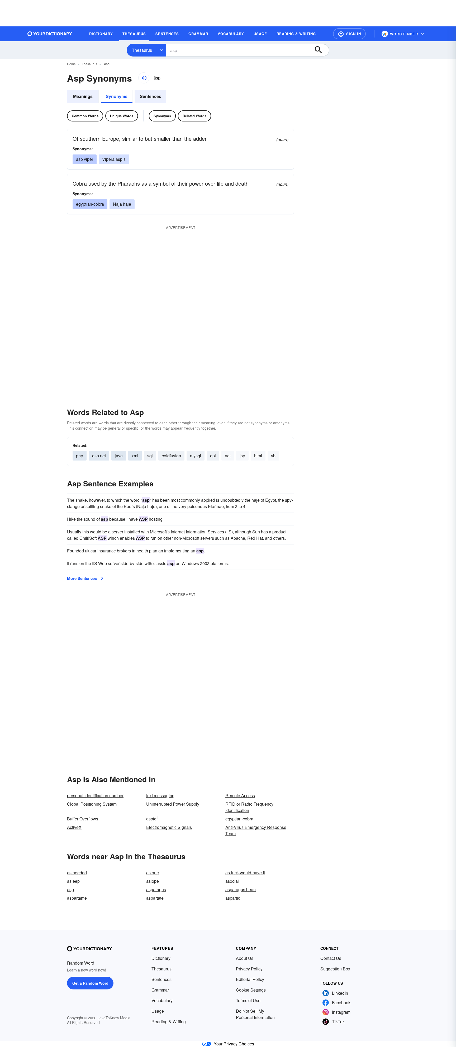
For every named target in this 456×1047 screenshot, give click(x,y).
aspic (152, 819)
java (119, 456)
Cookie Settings (251, 990)
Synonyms (116, 96)
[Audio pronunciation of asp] (143, 77)
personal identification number (95, 795)
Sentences (150, 96)
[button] (349, 33)
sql (150, 456)
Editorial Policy (250, 979)
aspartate (155, 898)
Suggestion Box (335, 969)
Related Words (194, 115)
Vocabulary (162, 1000)
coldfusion (171, 456)
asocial (232, 881)
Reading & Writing (168, 1021)
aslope (152, 881)
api (213, 456)
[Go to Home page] (49, 33)
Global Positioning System (92, 804)
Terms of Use (248, 1000)
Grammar (160, 990)
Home (71, 64)
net (228, 456)
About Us (244, 958)
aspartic (232, 898)
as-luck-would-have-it (245, 873)
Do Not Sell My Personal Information (255, 1014)
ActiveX (74, 827)
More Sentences (82, 578)
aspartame (77, 898)
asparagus (156, 889)
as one (152, 873)
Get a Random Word (90, 983)
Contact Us (330, 958)
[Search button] (321, 50)
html (258, 456)
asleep (73, 881)
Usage (157, 1011)
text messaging (160, 795)
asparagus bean (240, 889)
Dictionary (160, 958)
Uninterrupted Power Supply (172, 804)
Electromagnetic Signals (169, 827)
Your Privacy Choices (234, 1044)
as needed (77, 873)
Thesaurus (142, 50)
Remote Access (240, 795)
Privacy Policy (249, 969)
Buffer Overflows (82, 819)
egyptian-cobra (239, 819)
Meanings (83, 96)
